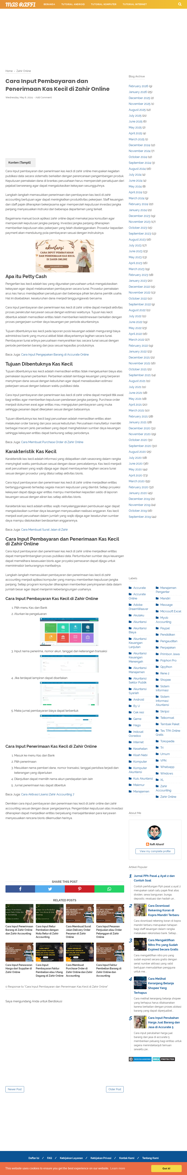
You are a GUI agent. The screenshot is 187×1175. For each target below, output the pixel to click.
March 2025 (136, 139)
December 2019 (139, 499)
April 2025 (135, 133)
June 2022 (135, 322)
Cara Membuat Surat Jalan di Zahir (44, 529)
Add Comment (43, 97)
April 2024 (135, 192)
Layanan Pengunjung (158, 13)
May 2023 (135, 257)
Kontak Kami (126, 1158)
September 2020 (140, 446)
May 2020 (135, 469)
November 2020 (140, 434)
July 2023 (135, 245)
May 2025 (135, 127)
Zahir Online (168, 796)
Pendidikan (167, 634)
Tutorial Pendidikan (124, 13)
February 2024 (138, 204)
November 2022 (139, 292)
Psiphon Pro (168, 660)
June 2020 (136, 463)
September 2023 (140, 233)
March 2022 (136, 339)
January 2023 (138, 280)
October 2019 (138, 510)
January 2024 (138, 210)
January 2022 (138, 351)
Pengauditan (168, 641)
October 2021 (138, 369)
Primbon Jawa (170, 654)
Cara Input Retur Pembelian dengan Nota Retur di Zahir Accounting (47, 932)
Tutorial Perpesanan (90, 13)
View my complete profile (155, 851)
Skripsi (164, 711)
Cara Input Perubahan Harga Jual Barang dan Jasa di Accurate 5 (164, 1022)
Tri (161, 747)
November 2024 (139, 151)
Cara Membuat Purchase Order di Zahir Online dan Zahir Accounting (79, 970)
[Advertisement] (93, 38)
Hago (137, 725)
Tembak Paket (169, 724)
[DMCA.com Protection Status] (163, 1060)
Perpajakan (167, 647)
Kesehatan (140, 748)
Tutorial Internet (135, 4)
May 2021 (135, 399)
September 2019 (140, 516)
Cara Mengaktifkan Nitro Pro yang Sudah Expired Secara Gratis (163, 944)
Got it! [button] (166, 1168)
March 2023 (136, 269)
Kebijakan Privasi (101, 1158)
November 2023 (139, 221)
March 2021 (136, 410)
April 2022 (135, 334)
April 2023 (135, 263)
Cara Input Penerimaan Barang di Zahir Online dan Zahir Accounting (19, 930)
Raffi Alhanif (157, 844)
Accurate (139, 588)
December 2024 (139, 145)
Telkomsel (167, 718)
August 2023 (137, 239)
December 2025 (139, 98)
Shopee (165, 679)
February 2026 (138, 86)
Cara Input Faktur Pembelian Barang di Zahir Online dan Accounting (108, 970)
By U (136, 706)
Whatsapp (167, 767)
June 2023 (135, 251)
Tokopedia (167, 741)
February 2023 (138, 275)
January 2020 (138, 493)
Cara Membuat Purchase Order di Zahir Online (52, 442)
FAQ (49, 1158)
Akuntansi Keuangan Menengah (137, 657)
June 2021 (135, 393)
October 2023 (138, 227)
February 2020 (138, 487)
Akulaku (138, 615)
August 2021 (137, 381)
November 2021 (139, 363)
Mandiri (165, 598)
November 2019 (139, 505)
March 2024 (136, 198)
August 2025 (137, 110)
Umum (165, 754)
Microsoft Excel (170, 611)
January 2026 (138, 92)
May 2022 (135, 328)
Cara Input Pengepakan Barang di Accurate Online (55, 354)
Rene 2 (164, 673)
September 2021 (140, 375)
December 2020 (139, 428)
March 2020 (137, 481)
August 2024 (137, 169)
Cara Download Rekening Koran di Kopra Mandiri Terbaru (163, 910)
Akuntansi (139, 622)
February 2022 (138, 345)
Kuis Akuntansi (143, 778)
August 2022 (137, 310)
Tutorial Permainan (57, 13)
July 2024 (135, 174)
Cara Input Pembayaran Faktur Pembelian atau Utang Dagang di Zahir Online (49, 970)
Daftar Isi (33, 1158)
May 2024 (135, 186)
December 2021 (139, 357)
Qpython (166, 667)
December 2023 (139, 216)
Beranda (49, 4)
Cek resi (138, 712)
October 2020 (138, 440)
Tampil (25, 162)
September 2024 (140, 163)
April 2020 (135, 475)
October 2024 (138, 157)
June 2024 (135, 180)
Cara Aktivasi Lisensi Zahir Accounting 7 (47, 794)
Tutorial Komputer (104, 4)
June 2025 (135, 121)
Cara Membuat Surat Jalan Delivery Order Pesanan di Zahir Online (78, 932)
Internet (138, 742)
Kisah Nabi (140, 755)
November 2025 (139, 104)
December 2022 (139, 286)
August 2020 (137, 451)
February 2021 (138, 416)
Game (137, 719)
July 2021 (135, 387)
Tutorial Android (73, 4)
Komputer (140, 761)
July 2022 (135, 316)
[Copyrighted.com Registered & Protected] (140, 1060)
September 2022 (140, 304)
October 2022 (138, 298)
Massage (166, 605)
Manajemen (141, 791)
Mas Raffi (20, 5)
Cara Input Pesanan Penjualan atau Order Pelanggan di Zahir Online (109, 932)
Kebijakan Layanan (71, 1158)
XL (162, 780)
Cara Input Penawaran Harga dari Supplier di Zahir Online (18, 969)
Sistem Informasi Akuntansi (162, 701)
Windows (166, 773)
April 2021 (135, 404)
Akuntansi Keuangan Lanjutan (137, 643)
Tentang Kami (150, 1158)
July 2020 (135, 457)
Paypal (165, 628)
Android (138, 699)
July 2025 (135, 115)
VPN (163, 760)
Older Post (114, 1089)
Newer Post (15, 1089)
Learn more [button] (117, 1168)
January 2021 (137, 422)
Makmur (139, 785)
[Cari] (180, 4)
